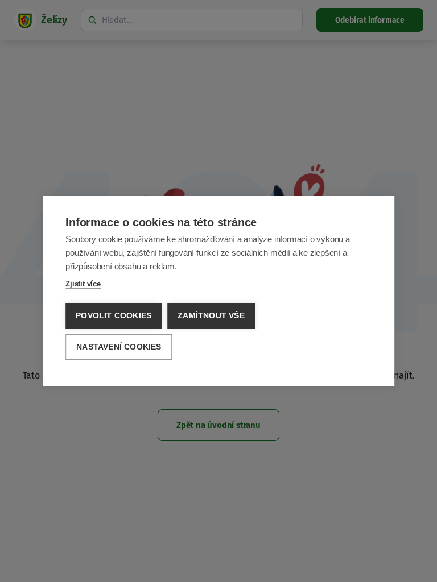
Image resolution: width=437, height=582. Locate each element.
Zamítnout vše (211, 315)
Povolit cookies (113, 315)
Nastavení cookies (118, 347)
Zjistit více (83, 284)
